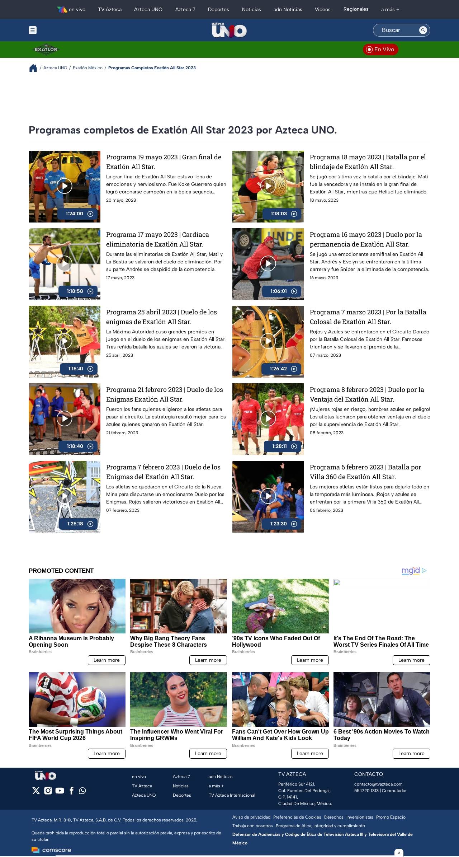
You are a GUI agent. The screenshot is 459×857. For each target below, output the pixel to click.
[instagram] (47, 793)
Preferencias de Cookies (297, 817)
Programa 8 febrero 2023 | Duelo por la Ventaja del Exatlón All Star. (367, 394)
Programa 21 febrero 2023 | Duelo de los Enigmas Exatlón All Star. (164, 394)
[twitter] (36, 793)
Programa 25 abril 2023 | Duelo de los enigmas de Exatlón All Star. (161, 317)
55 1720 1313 (366, 790)
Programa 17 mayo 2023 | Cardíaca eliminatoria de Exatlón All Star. (157, 239)
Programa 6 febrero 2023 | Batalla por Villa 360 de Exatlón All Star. (365, 472)
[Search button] (423, 30)
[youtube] (59, 793)
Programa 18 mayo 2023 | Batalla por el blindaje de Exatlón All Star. (368, 162)
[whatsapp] (82, 792)
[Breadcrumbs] (36, 68)
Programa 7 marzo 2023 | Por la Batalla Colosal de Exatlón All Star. (368, 317)
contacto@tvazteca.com (378, 784)
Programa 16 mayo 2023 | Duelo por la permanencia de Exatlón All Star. (366, 239)
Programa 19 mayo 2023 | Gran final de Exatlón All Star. (163, 162)
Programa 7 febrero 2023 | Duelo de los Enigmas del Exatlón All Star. (163, 472)
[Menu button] (57, 30)
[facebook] (71, 793)
